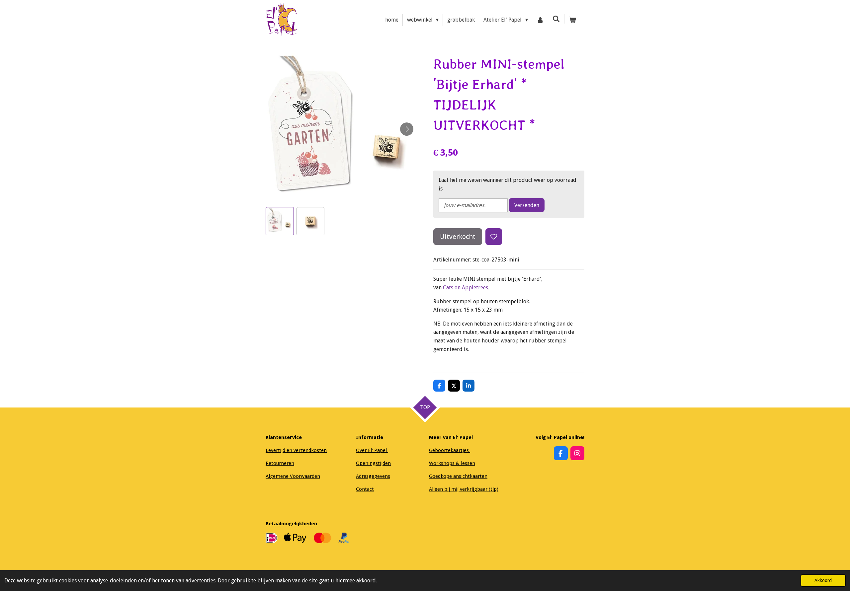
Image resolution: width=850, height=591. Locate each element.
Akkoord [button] (823, 580)
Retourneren (280, 463)
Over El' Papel (372, 450)
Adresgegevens (373, 476)
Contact (365, 489)
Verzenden (526, 205)
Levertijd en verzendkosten (296, 450)
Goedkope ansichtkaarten (458, 476)
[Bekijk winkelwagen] (572, 20)
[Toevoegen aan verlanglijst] (493, 236)
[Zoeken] (556, 19)
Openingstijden (373, 463)
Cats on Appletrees (465, 287)
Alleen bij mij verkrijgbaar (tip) (463, 489)
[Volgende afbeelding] (406, 129)
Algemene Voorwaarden (293, 476)
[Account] (540, 20)
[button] (280, 221)
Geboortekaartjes (449, 450)
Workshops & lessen (452, 463)
